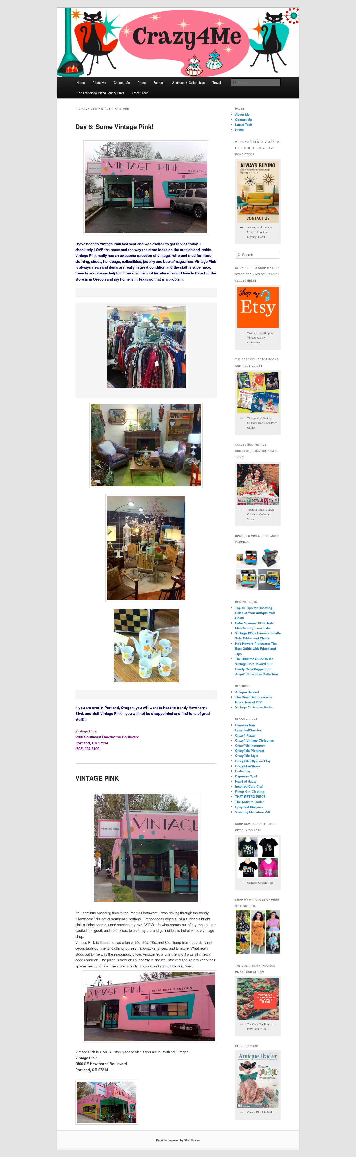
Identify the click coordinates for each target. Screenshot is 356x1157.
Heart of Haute (245, 781)
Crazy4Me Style (246, 755)
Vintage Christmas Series (254, 707)
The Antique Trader (249, 801)
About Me (99, 82)
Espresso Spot (246, 776)
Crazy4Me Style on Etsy (253, 761)
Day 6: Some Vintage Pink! (114, 126)
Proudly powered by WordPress (178, 1140)
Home (81, 82)
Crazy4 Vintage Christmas (254, 740)
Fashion (158, 82)
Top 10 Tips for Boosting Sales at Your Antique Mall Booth (255, 612)
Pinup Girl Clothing (249, 791)
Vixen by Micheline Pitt (252, 812)
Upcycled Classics (249, 807)
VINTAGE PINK (97, 778)
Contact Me (122, 82)
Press (142, 82)
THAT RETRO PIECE (250, 796)
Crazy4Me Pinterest (249, 750)
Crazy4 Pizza (245, 735)
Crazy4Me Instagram (250, 745)
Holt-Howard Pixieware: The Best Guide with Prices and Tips (256, 648)
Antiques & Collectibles (188, 82)
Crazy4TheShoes (247, 766)
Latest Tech (140, 93)
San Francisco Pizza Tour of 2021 (100, 93)
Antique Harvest (247, 692)
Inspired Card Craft (249, 786)
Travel (216, 82)
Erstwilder (242, 771)
